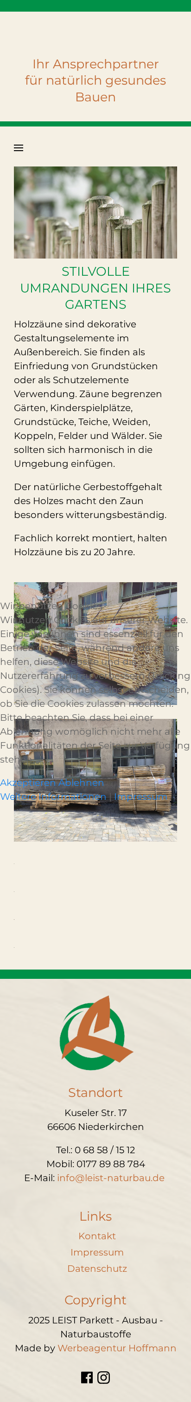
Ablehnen (81, 782)
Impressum (140, 796)
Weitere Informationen (53, 796)
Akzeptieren (28, 782)
